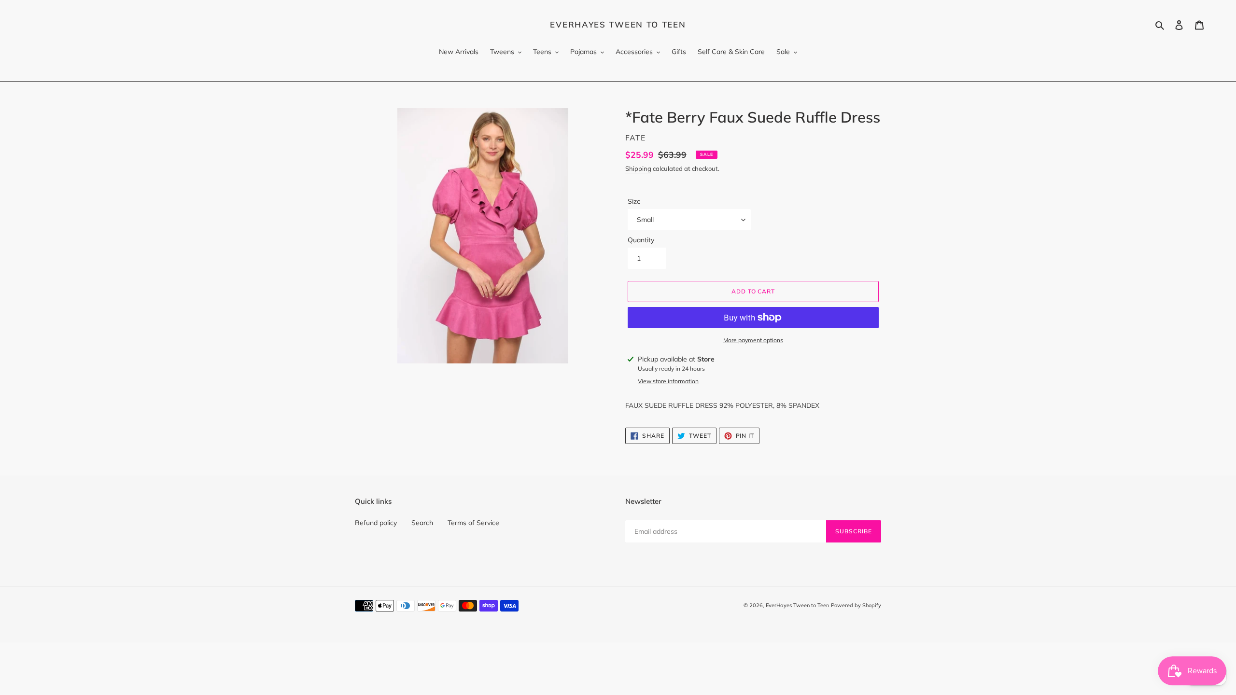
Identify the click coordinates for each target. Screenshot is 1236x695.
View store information (668, 381)
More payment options (753, 340)
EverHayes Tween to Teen (618, 24)
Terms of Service (473, 522)
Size (634, 201)
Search (422, 522)
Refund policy (376, 522)
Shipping (638, 168)
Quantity (641, 240)
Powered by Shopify (856, 605)
